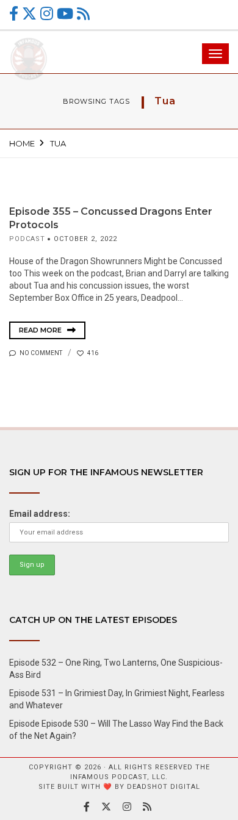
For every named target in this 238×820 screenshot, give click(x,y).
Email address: (39, 514)
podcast (27, 239)
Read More (41, 330)
